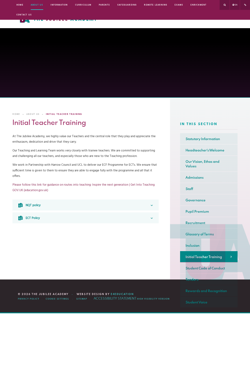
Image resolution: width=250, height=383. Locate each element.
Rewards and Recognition (206, 290)
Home (16, 114)
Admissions (195, 177)
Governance (196, 200)
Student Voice (196, 302)
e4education (122, 294)
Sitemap (81, 298)
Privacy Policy (28, 298)
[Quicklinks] (245, 5)
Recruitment (195, 222)
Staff (189, 188)
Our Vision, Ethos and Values (202, 163)
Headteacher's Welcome (205, 150)
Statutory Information (203, 138)
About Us (33, 114)
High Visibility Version (153, 298)
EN (236, 5)
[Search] (225, 5)
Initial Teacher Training (64, 114)
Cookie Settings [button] (57, 298)
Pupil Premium (197, 211)
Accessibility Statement (115, 298)
